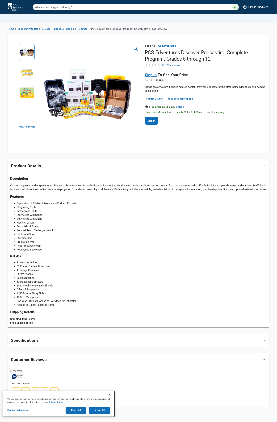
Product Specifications (180, 98)
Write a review (173, 65)
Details (180, 107)
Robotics (82, 29)
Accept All (99, 410)
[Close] (109, 394)
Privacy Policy (56, 402)
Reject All (76, 410)
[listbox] (27, 84)
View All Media (26, 126)
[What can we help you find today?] (235, 7)
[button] (255, 7)
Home (11, 29)
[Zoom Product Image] (135, 48)
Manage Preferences (17, 410)
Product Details (154, 98)
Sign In (151, 75)
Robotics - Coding (64, 29)
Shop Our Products (28, 29)
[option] (27, 54)
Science (46, 29)
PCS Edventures (166, 45)
